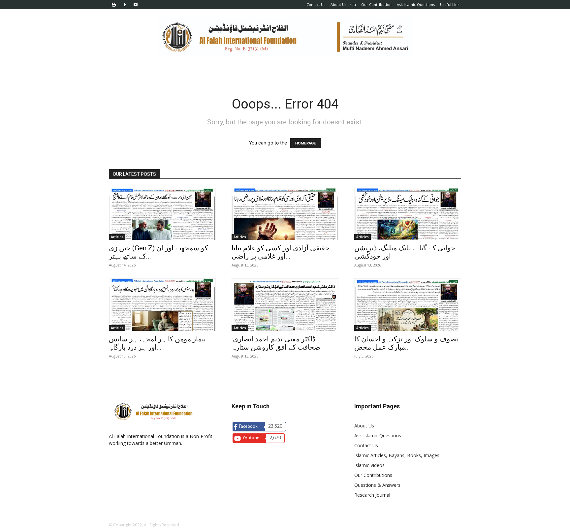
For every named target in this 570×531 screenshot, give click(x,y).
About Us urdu (343, 4)
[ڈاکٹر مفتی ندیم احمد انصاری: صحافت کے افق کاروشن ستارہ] (285, 304)
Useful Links (450, 4)
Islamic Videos (369, 465)
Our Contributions (373, 475)
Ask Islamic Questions (416, 4)
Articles (117, 236)
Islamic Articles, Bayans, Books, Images (396, 455)
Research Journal (372, 495)
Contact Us (315, 4)
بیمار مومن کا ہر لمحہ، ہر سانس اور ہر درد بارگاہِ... (157, 343)
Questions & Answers (377, 485)
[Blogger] (114, 4)
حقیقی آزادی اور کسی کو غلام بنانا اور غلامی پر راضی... (281, 252)
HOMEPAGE (305, 143)
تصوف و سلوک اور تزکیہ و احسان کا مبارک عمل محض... (406, 343)
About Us (364, 425)
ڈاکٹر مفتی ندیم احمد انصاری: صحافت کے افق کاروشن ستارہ (276, 343)
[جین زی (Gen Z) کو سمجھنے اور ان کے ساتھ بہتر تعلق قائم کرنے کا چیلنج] (162, 214)
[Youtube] (136, 4)
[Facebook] (125, 4)
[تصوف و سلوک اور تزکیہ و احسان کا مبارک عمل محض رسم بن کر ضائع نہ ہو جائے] (407, 304)
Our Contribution (376, 4)
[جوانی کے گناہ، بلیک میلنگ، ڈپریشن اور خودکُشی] (407, 214)
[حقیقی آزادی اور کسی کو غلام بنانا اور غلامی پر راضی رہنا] (285, 214)
